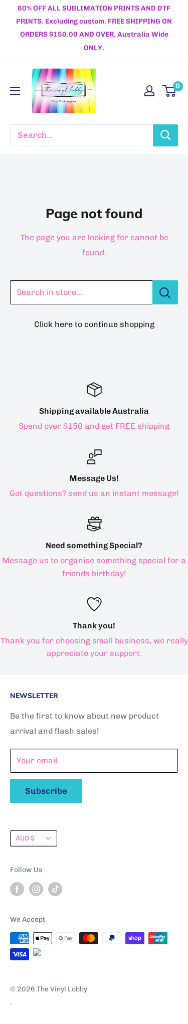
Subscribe (46, 791)
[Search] (165, 135)
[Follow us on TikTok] (55, 889)
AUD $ (25, 838)
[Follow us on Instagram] (36, 889)
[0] (169, 91)
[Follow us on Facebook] (17, 889)
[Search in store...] (165, 292)
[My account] (149, 90)
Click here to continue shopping (94, 324)
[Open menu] (15, 91)
